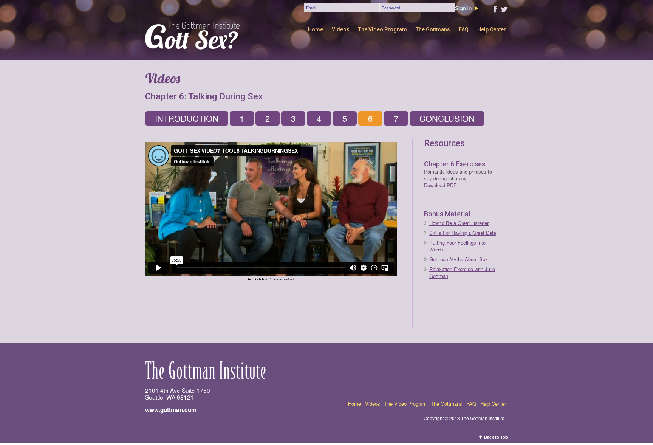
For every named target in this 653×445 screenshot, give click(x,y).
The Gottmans (433, 29)
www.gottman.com (171, 410)
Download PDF (440, 185)
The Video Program (382, 29)
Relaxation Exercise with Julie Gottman (462, 272)
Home (315, 29)
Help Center (491, 29)
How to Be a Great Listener (459, 222)
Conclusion (447, 118)
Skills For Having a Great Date (462, 232)
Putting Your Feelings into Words (457, 246)
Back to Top (496, 437)
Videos (341, 29)
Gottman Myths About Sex (458, 259)
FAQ (464, 29)
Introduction (186, 118)
